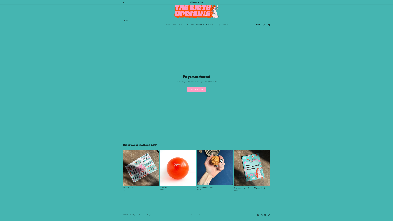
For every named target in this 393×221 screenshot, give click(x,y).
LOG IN (125, 20)
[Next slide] (268, 2)
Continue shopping (196, 89)
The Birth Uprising (133, 215)
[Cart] (269, 25)
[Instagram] (262, 215)
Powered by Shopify (145, 215)
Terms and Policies (196, 215)
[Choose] (193, 182)
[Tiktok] (269, 215)
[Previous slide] (123, 2)
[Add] (155, 183)
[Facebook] (258, 215)
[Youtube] (265, 215)
